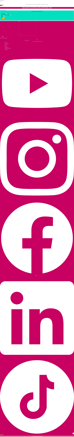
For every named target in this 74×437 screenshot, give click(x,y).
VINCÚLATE (33, 4)
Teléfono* (3, 16)
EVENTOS (35, 4)
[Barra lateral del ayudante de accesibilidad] (73, 433)
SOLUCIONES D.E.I (30, 4)
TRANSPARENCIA (38, 4)
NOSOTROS (27, 4)
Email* (2, 17)
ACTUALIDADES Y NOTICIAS (42, 4)
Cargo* (2, 15)
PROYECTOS (47, 4)
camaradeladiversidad (2, 0)
